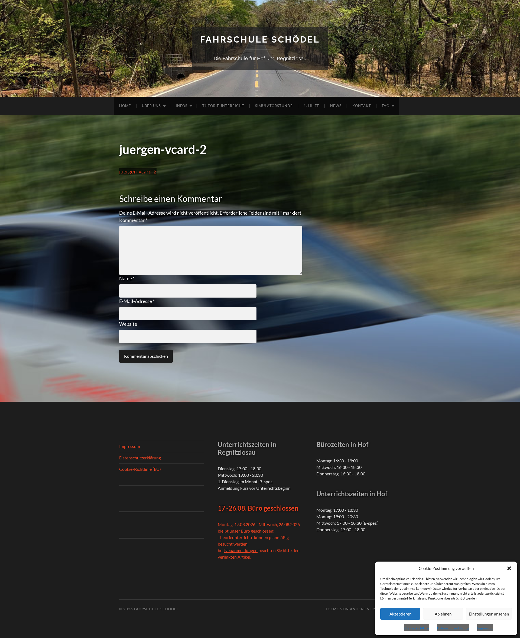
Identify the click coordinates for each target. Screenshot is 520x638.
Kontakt (361, 106)
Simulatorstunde (274, 106)
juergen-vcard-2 (138, 171)
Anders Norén (365, 609)
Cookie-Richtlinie (416, 628)
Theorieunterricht (223, 106)
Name (127, 278)
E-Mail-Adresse (137, 301)
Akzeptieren (400, 613)
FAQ (385, 106)
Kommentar (133, 220)
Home (125, 106)
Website (128, 324)
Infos (181, 106)
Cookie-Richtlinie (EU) (140, 469)
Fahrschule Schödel (260, 39)
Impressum (485, 628)
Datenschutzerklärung (453, 628)
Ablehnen (443, 613)
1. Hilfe (311, 106)
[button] (509, 568)
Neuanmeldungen (241, 550)
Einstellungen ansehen (489, 613)
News (336, 106)
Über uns (151, 106)
